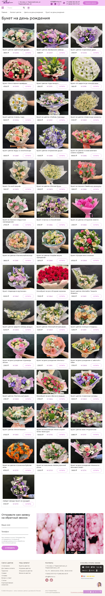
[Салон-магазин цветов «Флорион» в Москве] (7, 2)
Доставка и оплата (8, 568)
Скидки (4, 573)
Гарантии (5, 571)
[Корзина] (97, 8)
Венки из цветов (24, 573)
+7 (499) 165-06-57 (73, 2)
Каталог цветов (15, 12)
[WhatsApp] (51, 4)
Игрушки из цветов (25, 571)
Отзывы (4, 575)
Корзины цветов (25, 568)
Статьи (4, 580)
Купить (28, 53)
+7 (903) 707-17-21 (73, 4)
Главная (4, 12)
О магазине (6, 566)
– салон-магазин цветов (20, 590)
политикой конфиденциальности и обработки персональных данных (13, 541)
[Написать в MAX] (59, 4)
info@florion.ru (55, 2)
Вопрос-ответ (6, 578)
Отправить (10, 548)
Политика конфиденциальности (81, 592)
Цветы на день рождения (33, 12)
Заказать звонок (90, 3)
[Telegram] (55, 4)
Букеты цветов (24, 566)
